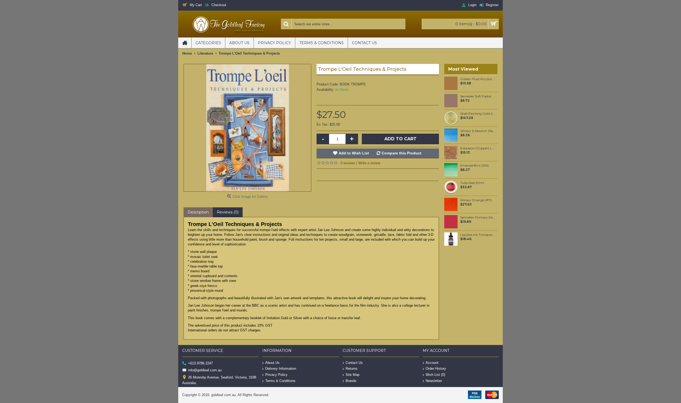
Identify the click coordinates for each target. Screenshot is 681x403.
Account (432, 362)
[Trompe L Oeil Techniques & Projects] (247, 128)
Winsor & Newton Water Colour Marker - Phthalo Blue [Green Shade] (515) (478, 131)
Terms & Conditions (280, 381)
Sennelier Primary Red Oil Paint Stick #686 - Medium (478, 217)
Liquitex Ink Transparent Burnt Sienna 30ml (478, 235)
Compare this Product (401, 153)
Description (198, 212)
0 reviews (347, 163)
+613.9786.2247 (200, 363)
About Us (272, 362)
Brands (351, 381)
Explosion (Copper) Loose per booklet (478, 148)
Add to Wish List (354, 153)
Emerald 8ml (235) (474, 165)
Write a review (369, 163)
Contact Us (354, 362)
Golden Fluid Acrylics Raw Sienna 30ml (478, 79)
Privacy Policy (276, 375)
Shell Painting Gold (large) (478, 114)
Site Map (352, 375)
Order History (436, 369)
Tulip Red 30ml (472, 183)
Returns (352, 369)
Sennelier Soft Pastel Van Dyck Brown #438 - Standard (478, 96)
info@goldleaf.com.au (205, 370)
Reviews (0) (228, 212)
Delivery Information (280, 369)
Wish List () (435, 375)
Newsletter (434, 381)
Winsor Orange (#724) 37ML (478, 200)
